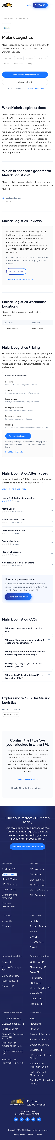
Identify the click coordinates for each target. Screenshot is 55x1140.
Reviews (29, 58)
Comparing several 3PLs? (25, 88)
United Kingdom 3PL (41, 988)
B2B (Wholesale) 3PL (13, 1023)
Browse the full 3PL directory (14, 489)
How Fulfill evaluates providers (26, 788)
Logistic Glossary (39, 1044)
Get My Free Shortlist (18, 596)
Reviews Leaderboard (9, 905)
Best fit (19, 58)
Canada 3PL (36, 998)
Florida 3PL (36, 977)
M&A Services (37, 884)
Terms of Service (35, 1135)
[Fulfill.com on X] (22, 1119)
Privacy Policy (19, 1135)
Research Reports (40, 1034)
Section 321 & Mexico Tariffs (41, 1082)
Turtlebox (35, 921)
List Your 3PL (37, 879)
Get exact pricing (17, 436)
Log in (28, 5)
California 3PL (37, 961)
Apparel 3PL (8, 961)
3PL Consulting (38, 895)
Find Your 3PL (40, 5)
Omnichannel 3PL (11, 1018)
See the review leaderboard (18, 279)
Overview (7, 58)
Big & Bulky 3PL (10, 980)
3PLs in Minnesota (11, 714)
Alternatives (19, 64)
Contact (6, 926)
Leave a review (16, 271)
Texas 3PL (35, 972)
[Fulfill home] (7, 5)
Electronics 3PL (10, 975)
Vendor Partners (39, 890)
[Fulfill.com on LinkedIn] (16, 1119)
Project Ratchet (38, 926)
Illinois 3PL (35, 982)
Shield (33, 947)
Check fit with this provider (24, 74)
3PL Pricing (36, 874)
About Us (7, 921)
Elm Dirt (34, 936)
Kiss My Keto (37, 942)
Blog (32, 1018)
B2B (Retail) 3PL (10, 1028)
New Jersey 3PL (38, 967)
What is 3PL (36, 1049)
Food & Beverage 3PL (11, 969)
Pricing (6, 64)
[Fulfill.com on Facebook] (27, 1119)
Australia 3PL (37, 993)
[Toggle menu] (51, 5)
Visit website (24, 82)
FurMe (33, 931)
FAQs (30, 64)
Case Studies (9, 889)
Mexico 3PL (36, 1003)
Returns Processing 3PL (12, 1052)
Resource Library (39, 1039)
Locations (42, 58)
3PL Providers (7, 18)
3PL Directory (9, 884)
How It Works (9, 878)
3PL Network (37, 869)
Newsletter (36, 1023)
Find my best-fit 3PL (26, 779)
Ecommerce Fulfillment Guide (39, 1065)
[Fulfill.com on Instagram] (33, 1119)
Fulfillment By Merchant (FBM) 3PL (13, 1061)
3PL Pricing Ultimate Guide (41, 1057)
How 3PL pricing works (14, 452)
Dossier (34, 1028)
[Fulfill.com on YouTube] (39, 1119)
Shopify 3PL (8, 986)
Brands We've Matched (9, 896)
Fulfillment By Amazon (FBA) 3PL (12, 1044)
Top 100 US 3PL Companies (38, 1073)
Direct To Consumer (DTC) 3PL (13, 1036)
